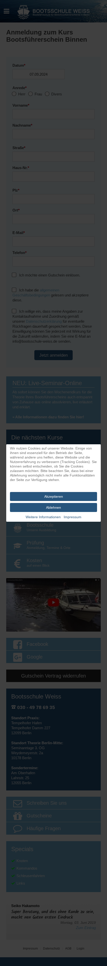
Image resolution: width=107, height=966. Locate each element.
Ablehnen (53, 507)
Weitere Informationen (43, 517)
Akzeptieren (53, 496)
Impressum (72, 517)
